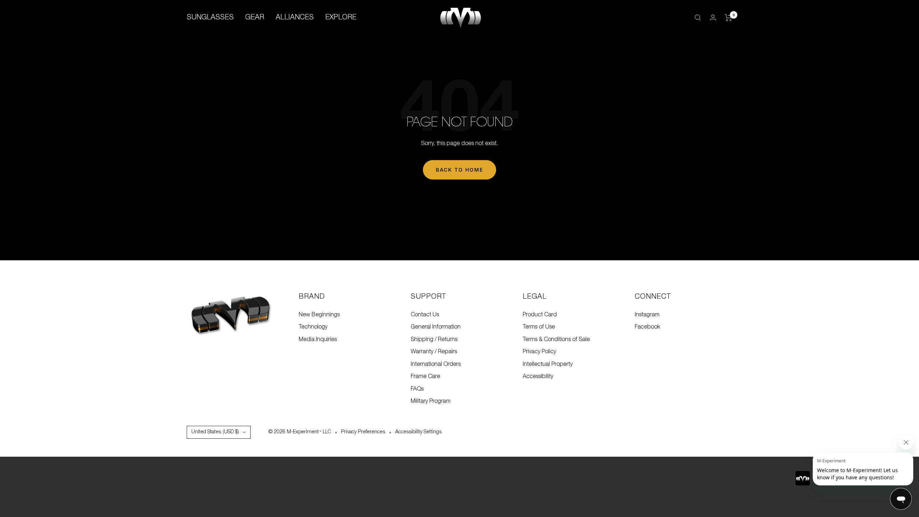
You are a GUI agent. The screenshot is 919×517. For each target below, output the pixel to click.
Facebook (647, 327)
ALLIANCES (295, 17)
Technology (313, 327)
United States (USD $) (215, 432)
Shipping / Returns (434, 339)
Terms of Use (539, 327)
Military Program (431, 401)
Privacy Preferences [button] (363, 432)
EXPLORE (340, 17)
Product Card (540, 314)
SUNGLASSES (210, 17)
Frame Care (425, 376)
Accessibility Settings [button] (418, 432)
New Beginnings (319, 314)
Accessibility (538, 376)
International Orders (436, 364)
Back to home (459, 170)
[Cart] (728, 17)
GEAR (254, 17)
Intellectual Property (548, 364)
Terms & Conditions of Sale (556, 339)
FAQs (417, 389)
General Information (436, 327)
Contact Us (425, 314)
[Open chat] (901, 499)
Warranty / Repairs (434, 351)
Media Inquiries (318, 339)
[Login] (713, 17)
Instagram (647, 314)
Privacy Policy (539, 351)
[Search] (698, 17)
